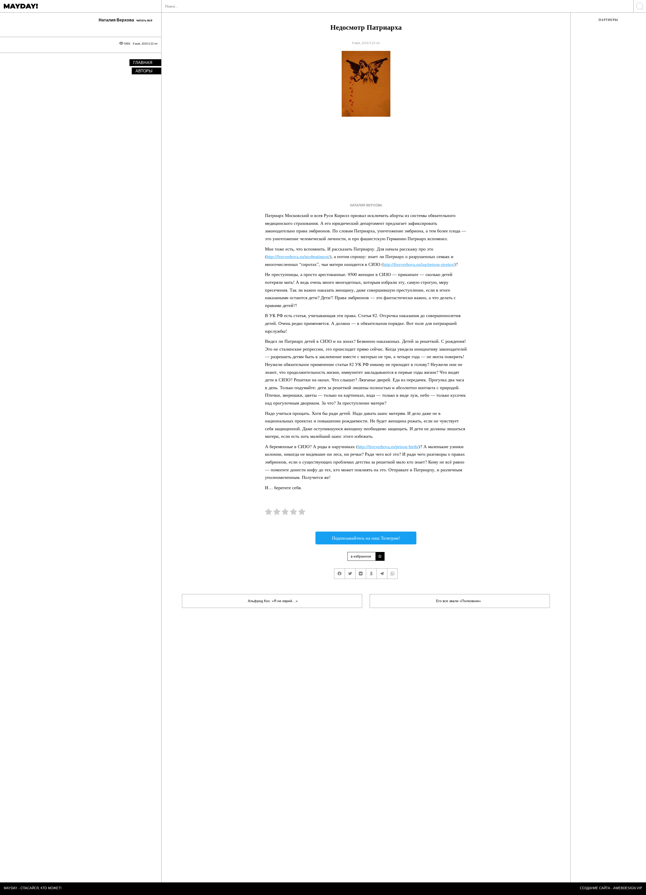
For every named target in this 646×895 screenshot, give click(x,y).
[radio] (268, 512)
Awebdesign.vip (627, 888)
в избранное (361, 556)
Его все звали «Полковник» (458, 601)
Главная (142, 62)
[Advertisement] (357, 158)
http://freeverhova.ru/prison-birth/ (388, 446)
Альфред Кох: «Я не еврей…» (273, 601)
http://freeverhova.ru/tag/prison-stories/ (418, 264)
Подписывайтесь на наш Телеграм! (366, 538)
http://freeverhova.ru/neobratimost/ (298, 256)
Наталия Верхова (366, 205)
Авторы (144, 71)
